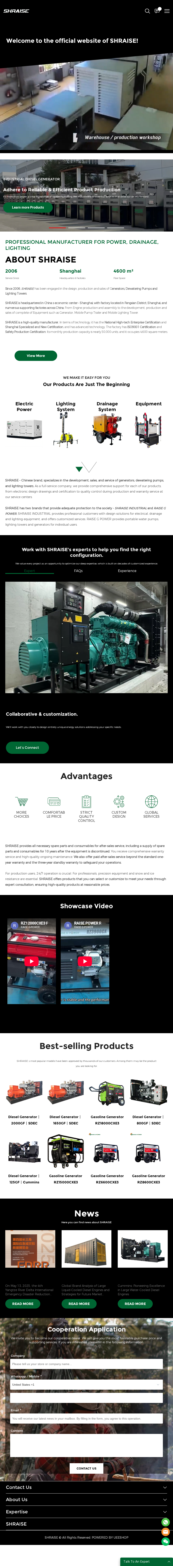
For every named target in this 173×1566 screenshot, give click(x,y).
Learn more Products (28, 207)
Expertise (17, 1512)
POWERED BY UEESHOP (110, 1538)
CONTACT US (86, 1468)
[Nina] (165, 1522)
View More (36, 356)
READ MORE (22, 1304)
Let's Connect (27, 748)
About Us (16, 1499)
